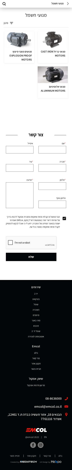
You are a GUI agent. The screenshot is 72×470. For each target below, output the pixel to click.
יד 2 (36, 293)
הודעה (29, 179)
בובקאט (36, 299)
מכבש (36, 325)
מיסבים (36, 315)
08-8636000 (53, 398)
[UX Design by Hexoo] (51, 461)
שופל (36, 304)
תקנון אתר (36, 363)
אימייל (30, 143)
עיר (30, 161)
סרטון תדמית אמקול (36, 385)
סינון (6, 23)
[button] (4, 4)
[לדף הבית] (36, 430)
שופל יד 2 (36, 331)
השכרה (36, 309)
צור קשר (36, 358)
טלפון (62, 179)
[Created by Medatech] (23, 461)
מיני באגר (36, 320)
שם (63, 143)
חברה (62, 161)
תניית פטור (36, 368)
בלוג (36, 352)
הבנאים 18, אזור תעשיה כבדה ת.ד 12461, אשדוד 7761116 (35, 414)
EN (45, 437)
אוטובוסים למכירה (36, 336)
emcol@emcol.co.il (48, 406)
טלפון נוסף (61, 198)
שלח (31, 257)
